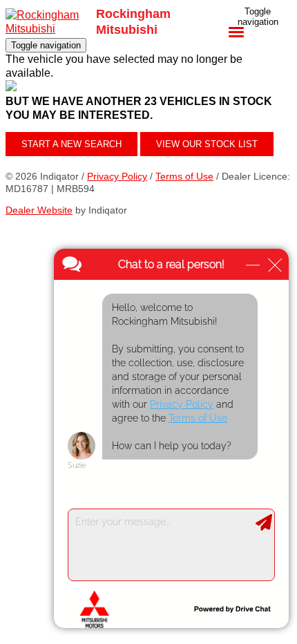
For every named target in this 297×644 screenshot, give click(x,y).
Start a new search (71, 144)
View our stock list (207, 144)
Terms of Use (184, 176)
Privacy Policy (117, 176)
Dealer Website (39, 210)
